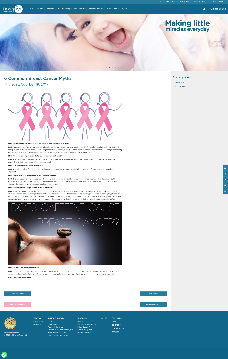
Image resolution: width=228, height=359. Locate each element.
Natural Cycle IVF (83, 327)
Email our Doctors (153, 304)
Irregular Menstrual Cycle (57, 332)
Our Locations (200, 1)
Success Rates (38, 324)
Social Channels (218, 1)
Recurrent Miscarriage (56, 327)
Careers (115, 332)
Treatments (82, 318)
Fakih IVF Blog (179, 86)
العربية (159, 1)
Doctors (40, 9)
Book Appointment (17, 304)
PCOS (50, 321)
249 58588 (219, 9)
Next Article (153, 293)
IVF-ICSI (80, 321)
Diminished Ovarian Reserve (58, 335)
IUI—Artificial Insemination (86, 324)
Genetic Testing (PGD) (85, 330)
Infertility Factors (56, 318)
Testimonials (117, 318)
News (114, 321)
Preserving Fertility (84, 332)
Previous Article (18, 293)
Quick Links (170, 1)
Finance (103, 318)
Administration (38, 321)
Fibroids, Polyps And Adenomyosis (60, 330)
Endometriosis (53, 324)
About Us (37, 318)
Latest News (178, 83)
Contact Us (184, 1)
